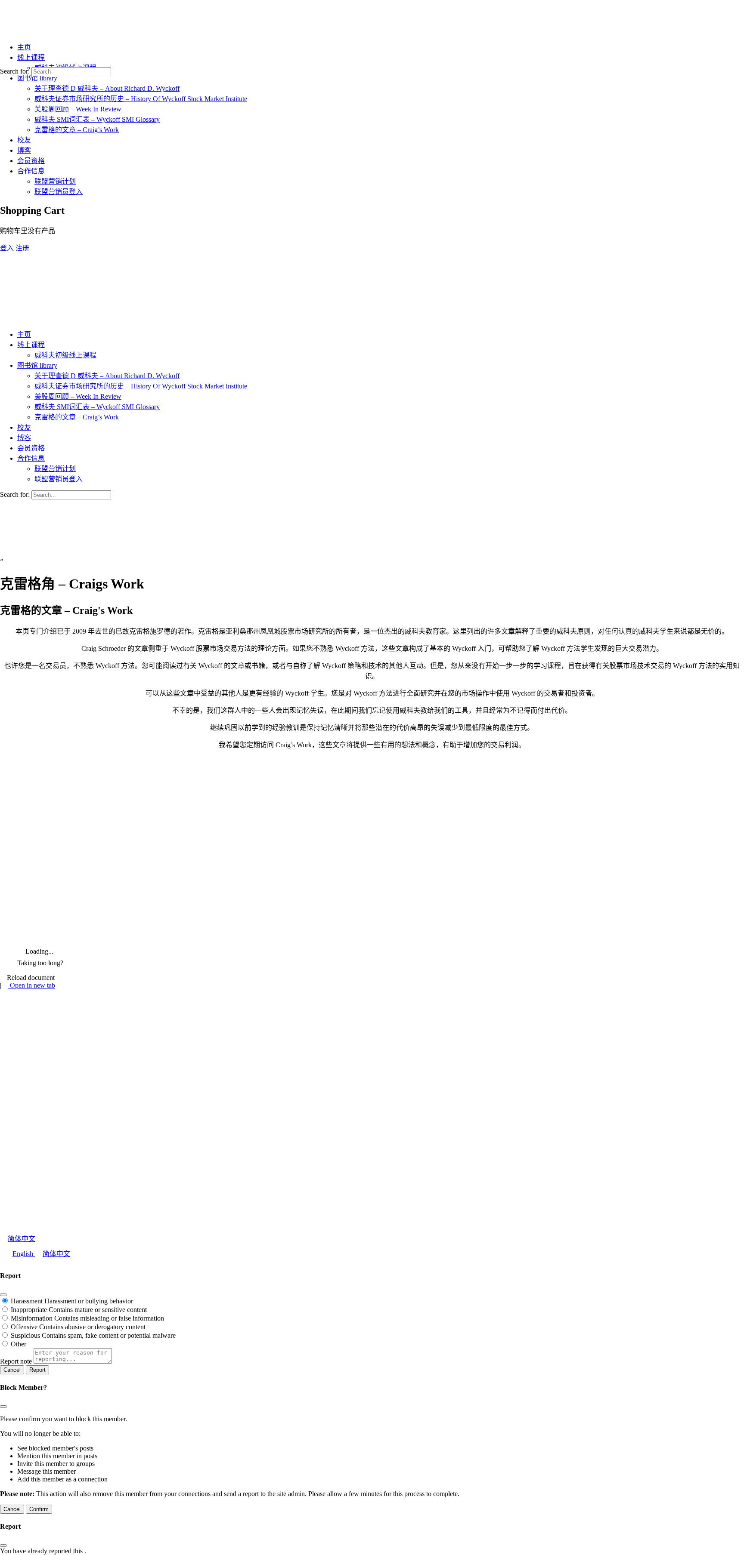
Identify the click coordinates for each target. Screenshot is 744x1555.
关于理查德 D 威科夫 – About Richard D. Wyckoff (107, 375)
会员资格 (31, 448)
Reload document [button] (30, 977)
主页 (24, 334)
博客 (24, 437)
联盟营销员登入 (58, 479)
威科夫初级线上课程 (65, 355)
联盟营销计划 (55, 468)
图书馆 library (37, 365)
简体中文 (21, 1238)
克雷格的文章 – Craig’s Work (76, 417)
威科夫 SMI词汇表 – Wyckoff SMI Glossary (97, 406)
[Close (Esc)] (3, 1294)
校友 (24, 427)
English (23, 1253)
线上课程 (31, 344)
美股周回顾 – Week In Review (77, 396)
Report (37, 1370)
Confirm (39, 1509)
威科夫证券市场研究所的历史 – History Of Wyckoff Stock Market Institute (140, 386)
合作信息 (31, 458)
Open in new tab (31, 985)
